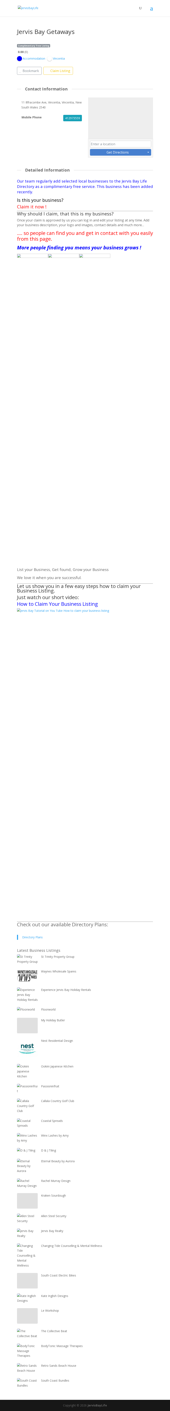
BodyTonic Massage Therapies (62, 1346)
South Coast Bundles (55, 1380)
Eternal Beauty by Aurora (58, 1161)
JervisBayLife (97, 1405)
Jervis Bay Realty (52, 1231)
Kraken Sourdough (53, 1195)
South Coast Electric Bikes (58, 1275)
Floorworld (48, 1009)
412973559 (72, 118)
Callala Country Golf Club (57, 1101)
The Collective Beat (54, 1331)
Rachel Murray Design (55, 1181)
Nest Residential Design (57, 1041)
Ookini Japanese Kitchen (57, 1066)
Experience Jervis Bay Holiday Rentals (66, 990)
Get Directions (118, 152)
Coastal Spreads (52, 1121)
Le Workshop (50, 1310)
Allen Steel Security (53, 1216)
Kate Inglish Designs (54, 1296)
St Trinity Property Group (57, 957)
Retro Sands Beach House (58, 1366)
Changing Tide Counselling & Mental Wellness (71, 1246)
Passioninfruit (50, 1086)
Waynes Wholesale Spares (58, 971)
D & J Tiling (48, 1150)
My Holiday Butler (53, 1020)
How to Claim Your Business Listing (57, 603)
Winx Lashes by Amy (55, 1135)
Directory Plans (32, 937)
